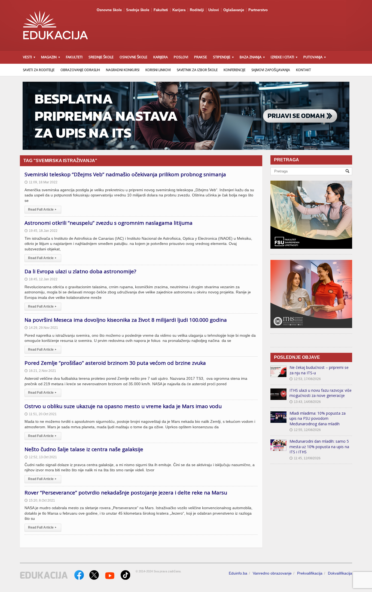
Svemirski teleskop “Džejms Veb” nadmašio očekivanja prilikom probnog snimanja (125, 174)
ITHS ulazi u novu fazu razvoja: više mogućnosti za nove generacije (320, 393)
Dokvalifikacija (340, 573)
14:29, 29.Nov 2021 (41, 328)
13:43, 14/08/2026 (305, 402)
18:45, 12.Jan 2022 (41, 279)
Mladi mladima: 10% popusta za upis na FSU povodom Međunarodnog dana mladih (317, 418)
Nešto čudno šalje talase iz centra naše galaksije (84, 449)
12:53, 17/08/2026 (305, 379)
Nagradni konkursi (122, 70)
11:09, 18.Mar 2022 (41, 182)
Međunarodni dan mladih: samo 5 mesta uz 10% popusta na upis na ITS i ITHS (319, 446)
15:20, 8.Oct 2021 (40, 500)
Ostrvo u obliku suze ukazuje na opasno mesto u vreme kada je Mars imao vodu (123, 406)
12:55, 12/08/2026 (305, 430)
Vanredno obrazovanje (272, 573)
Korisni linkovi (158, 70)
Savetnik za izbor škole (197, 70)
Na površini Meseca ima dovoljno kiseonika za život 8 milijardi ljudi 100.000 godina (126, 319)
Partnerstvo (258, 10)
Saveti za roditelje (38, 70)
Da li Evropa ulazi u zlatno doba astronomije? (80, 271)
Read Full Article (42, 209)
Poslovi (181, 56)
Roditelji (197, 10)
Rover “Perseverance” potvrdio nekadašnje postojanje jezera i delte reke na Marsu (126, 492)
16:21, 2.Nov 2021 (40, 371)
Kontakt (303, 70)
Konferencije (234, 70)
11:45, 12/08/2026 (305, 458)
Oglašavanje (233, 10)
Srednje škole (137, 10)
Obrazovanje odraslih (80, 70)
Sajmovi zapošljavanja (270, 70)
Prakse (200, 56)
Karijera (178, 10)
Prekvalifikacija (309, 573)
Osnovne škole (109, 10)
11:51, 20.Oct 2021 (41, 414)
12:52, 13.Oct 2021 (41, 457)
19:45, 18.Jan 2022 (41, 231)
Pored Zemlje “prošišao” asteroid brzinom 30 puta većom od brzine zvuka (115, 362)
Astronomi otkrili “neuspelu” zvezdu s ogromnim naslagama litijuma (109, 222)
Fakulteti (161, 10)
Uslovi (213, 10)
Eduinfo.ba (238, 573)
